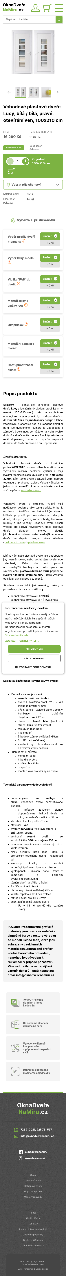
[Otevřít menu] (58, 8)
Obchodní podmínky (33, 1235)
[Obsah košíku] (48, 9)
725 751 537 (44, 1130)
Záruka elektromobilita (33, 1246)
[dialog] (33, 638)
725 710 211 (28, 1130)
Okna (33, 1175)
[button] (23, 240)
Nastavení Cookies (33, 1240)
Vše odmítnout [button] (34, 658)
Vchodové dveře (33, 1181)
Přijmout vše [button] (34, 649)
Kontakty (33, 1224)
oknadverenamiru (36, 1152)
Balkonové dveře (33, 1186)
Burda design (42, 1269)
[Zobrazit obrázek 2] (33, 92)
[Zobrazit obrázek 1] (20, 92)
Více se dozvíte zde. (17, 635)
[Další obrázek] (57, 92)
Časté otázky (33, 1218)
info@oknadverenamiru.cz (37, 1136)
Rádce (33, 1213)
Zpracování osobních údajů (33, 1229)
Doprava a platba (33, 1191)
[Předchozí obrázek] (9, 92)
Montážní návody (33, 1197)
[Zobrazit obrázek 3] (46, 92)
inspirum (29, 1269)
